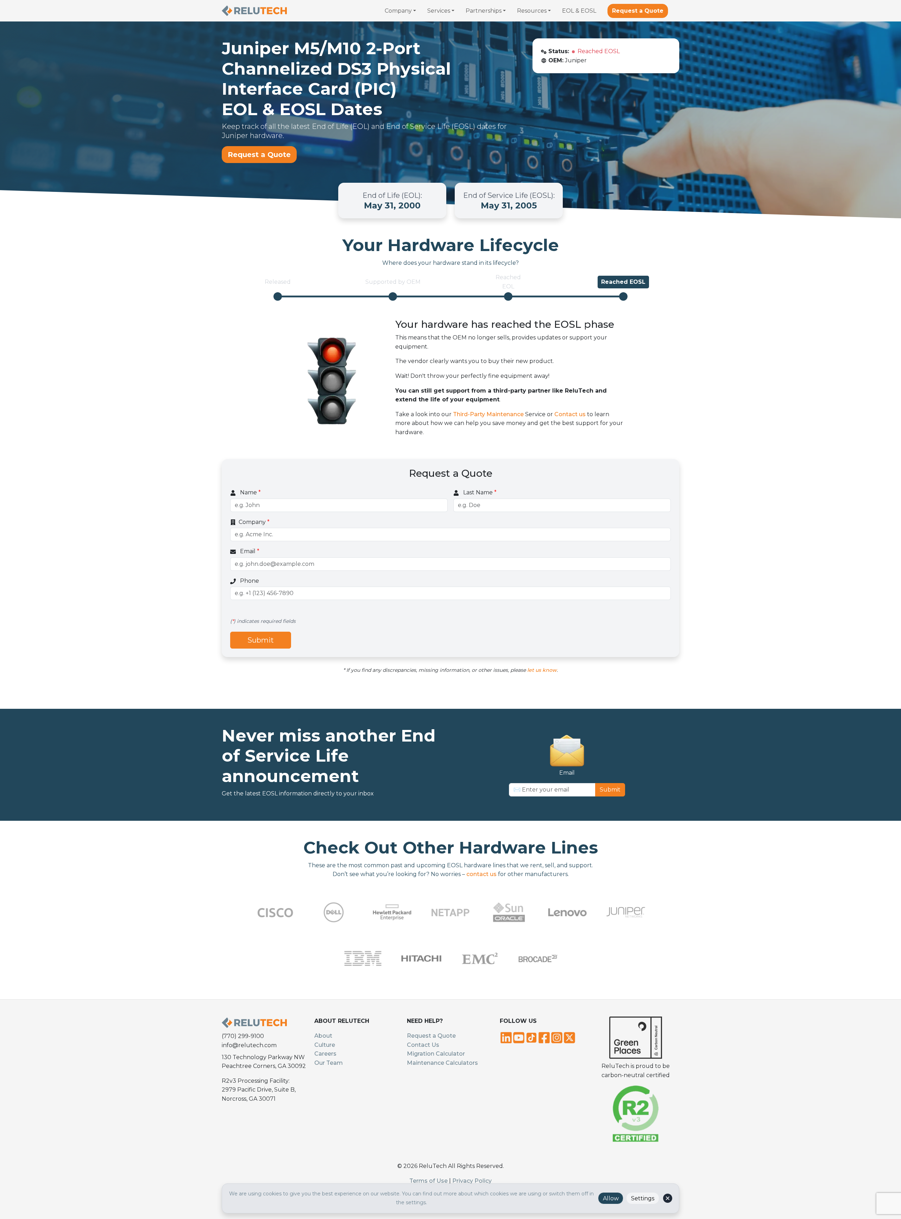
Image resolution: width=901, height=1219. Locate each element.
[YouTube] (518, 1037)
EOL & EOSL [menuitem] (579, 10)
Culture (324, 1045)
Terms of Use (428, 1180)
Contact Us (423, 1045)
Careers (325, 1053)
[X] (569, 1037)
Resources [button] (532, 10)
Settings (642, 1198)
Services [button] (438, 10)
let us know (542, 670)
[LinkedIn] (506, 1037)
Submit (260, 640)
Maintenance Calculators (442, 1062)
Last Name (479, 492)
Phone (249, 580)
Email (249, 551)
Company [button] (398, 10)
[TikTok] (531, 1037)
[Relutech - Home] (254, 11)
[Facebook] (544, 1037)
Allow (611, 1198)
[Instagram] (556, 1037)
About (323, 1035)
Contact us (570, 414)
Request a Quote (637, 10)
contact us (481, 874)
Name (250, 492)
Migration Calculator (436, 1053)
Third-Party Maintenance (488, 414)
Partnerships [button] (484, 10)
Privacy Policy (472, 1180)
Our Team (328, 1062)
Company (254, 522)
